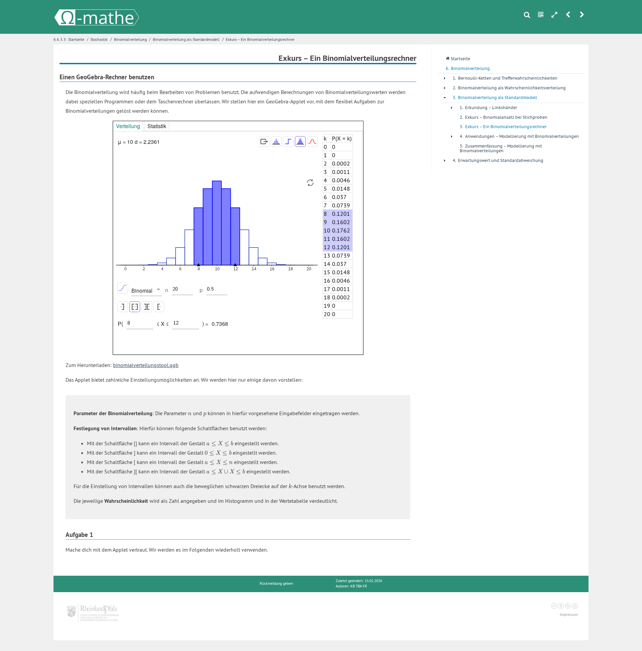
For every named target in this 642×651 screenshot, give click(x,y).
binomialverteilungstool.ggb (146, 365)
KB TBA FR (358, 586)
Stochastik (99, 39)
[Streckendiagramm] (276, 141)
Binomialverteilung (130, 39)
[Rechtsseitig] (158, 306)
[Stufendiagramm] (288, 141)
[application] (217, 225)
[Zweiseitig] (146, 306)
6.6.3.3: (60, 39)
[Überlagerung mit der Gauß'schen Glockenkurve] (312, 141)
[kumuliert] (122, 288)
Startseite (76, 39)
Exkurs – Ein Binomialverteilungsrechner (260, 39)
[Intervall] (134, 306)
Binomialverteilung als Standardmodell (186, 39)
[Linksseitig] (122, 306)
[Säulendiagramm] (300, 141)
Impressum (569, 615)
